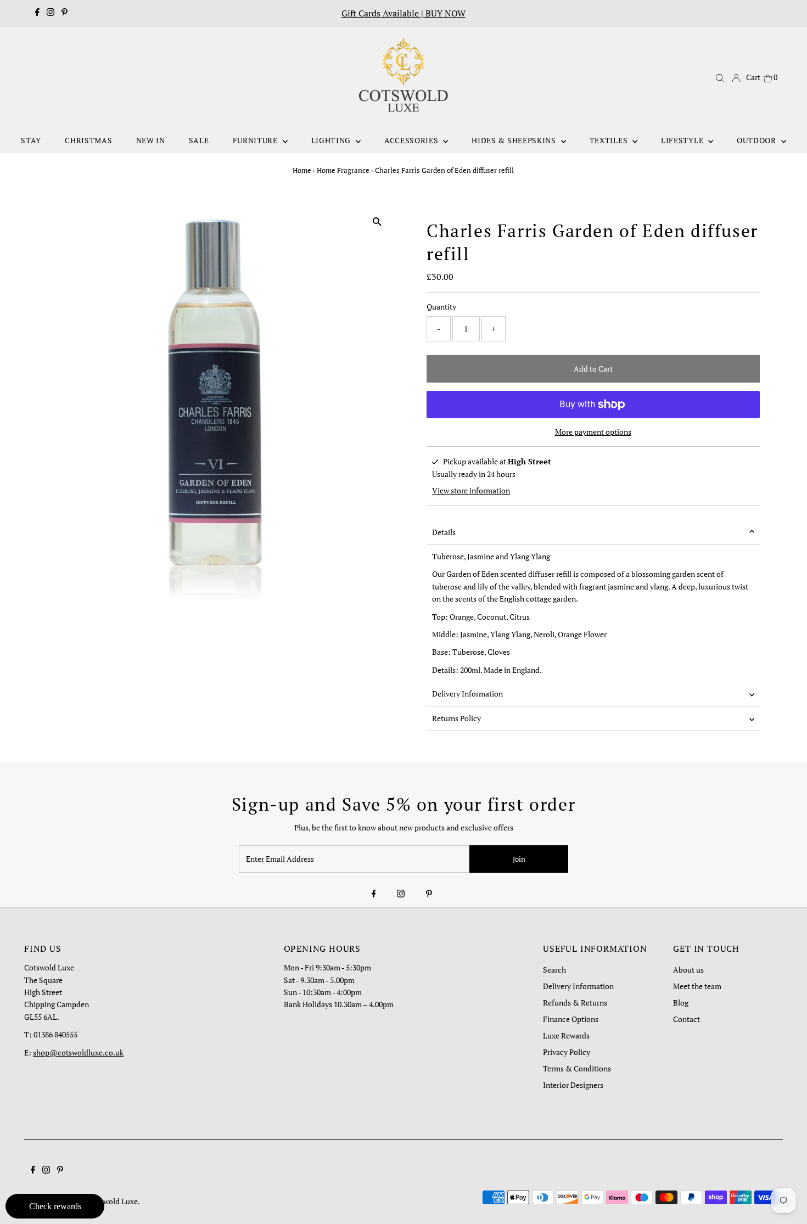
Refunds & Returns (575, 1002)
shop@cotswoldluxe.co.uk (78, 1052)
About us (688, 969)
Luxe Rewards (566, 1035)
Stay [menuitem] (31, 140)
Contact (686, 1019)
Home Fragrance (343, 170)
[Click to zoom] (377, 222)
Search (554, 969)
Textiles (610, 140)
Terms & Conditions (577, 1068)
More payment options (593, 431)
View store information (471, 490)
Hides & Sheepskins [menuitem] (515, 140)
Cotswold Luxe (113, 1201)
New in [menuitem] (150, 140)
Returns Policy (456, 718)
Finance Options (570, 1019)
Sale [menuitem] (199, 140)
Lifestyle (683, 140)
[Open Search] (720, 78)
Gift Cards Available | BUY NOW (403, 13)
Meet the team (697, 986)
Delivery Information (467, 693)
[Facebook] (37, 13)
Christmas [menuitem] (88, 140)
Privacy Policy (566, 1052)
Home (302, 170)
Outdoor (757, 140)
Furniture (256, 140)
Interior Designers (573, 1085)
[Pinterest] (64, 13)
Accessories (412, 140)
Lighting (332, 140)
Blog (680, 1002)
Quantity (441, 306)
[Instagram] (50, 13)
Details (444, 532)
